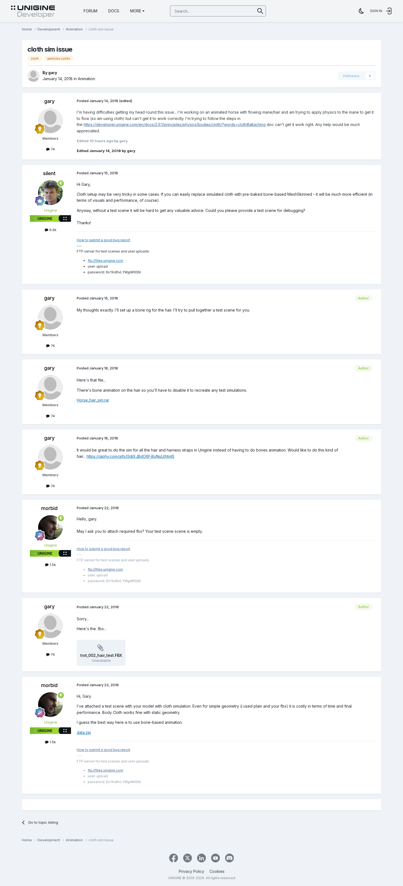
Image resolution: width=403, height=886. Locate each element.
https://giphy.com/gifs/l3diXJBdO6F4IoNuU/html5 (130, 456)
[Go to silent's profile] (50, 192)
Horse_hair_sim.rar (93, 400)
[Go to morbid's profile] (50, 527)
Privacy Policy (191, 871)
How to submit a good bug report (103, 240)
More (135, 11)
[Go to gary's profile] (33, 76)
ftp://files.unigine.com (105, 261)
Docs (113, 11)
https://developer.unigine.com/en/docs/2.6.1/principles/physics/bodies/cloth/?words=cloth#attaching (175, 124)
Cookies (217, 871)
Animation (86, 78)
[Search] (260, 11)
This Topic (239, 11)
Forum (90, 11)
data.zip (84, 732)
